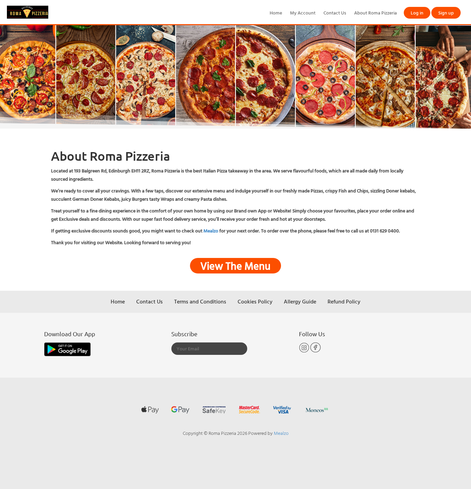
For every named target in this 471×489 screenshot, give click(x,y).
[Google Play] (67, 348)
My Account (302, 12)
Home (276, 12)
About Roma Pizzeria (375, 12)
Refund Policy (344, 301)
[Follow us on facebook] (315, 351)
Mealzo (210, 230)
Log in (417, 12)
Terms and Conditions (200, 301)
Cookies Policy (255, 301)
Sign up (446, 12)
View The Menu (235, 265)
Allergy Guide (300, 301)
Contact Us (334, 12)
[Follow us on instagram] (304, 351)
